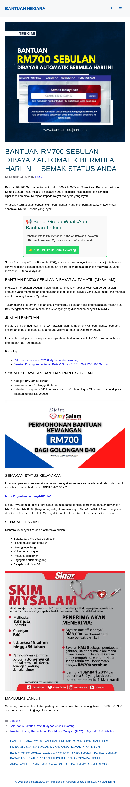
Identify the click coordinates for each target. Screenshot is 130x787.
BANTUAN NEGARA (25, 8)
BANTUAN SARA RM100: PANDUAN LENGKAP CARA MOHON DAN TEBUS (59, 741)
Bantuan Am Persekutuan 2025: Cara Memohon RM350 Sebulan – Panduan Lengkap (63, 752)
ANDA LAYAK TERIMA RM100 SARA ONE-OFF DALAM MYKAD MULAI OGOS (60, 764)
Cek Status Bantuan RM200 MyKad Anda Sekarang (46, 360)
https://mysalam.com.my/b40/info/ (28, 496)
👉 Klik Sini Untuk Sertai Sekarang (52, 250)
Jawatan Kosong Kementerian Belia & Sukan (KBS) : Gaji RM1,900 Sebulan (61, 364)
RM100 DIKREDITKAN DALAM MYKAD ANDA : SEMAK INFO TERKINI (55, 746)
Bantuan (15, 720)
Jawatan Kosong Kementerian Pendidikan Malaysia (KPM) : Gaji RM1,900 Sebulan (62, 731)
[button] (111, 8)
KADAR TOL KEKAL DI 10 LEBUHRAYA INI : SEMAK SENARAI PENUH (55, 758)
